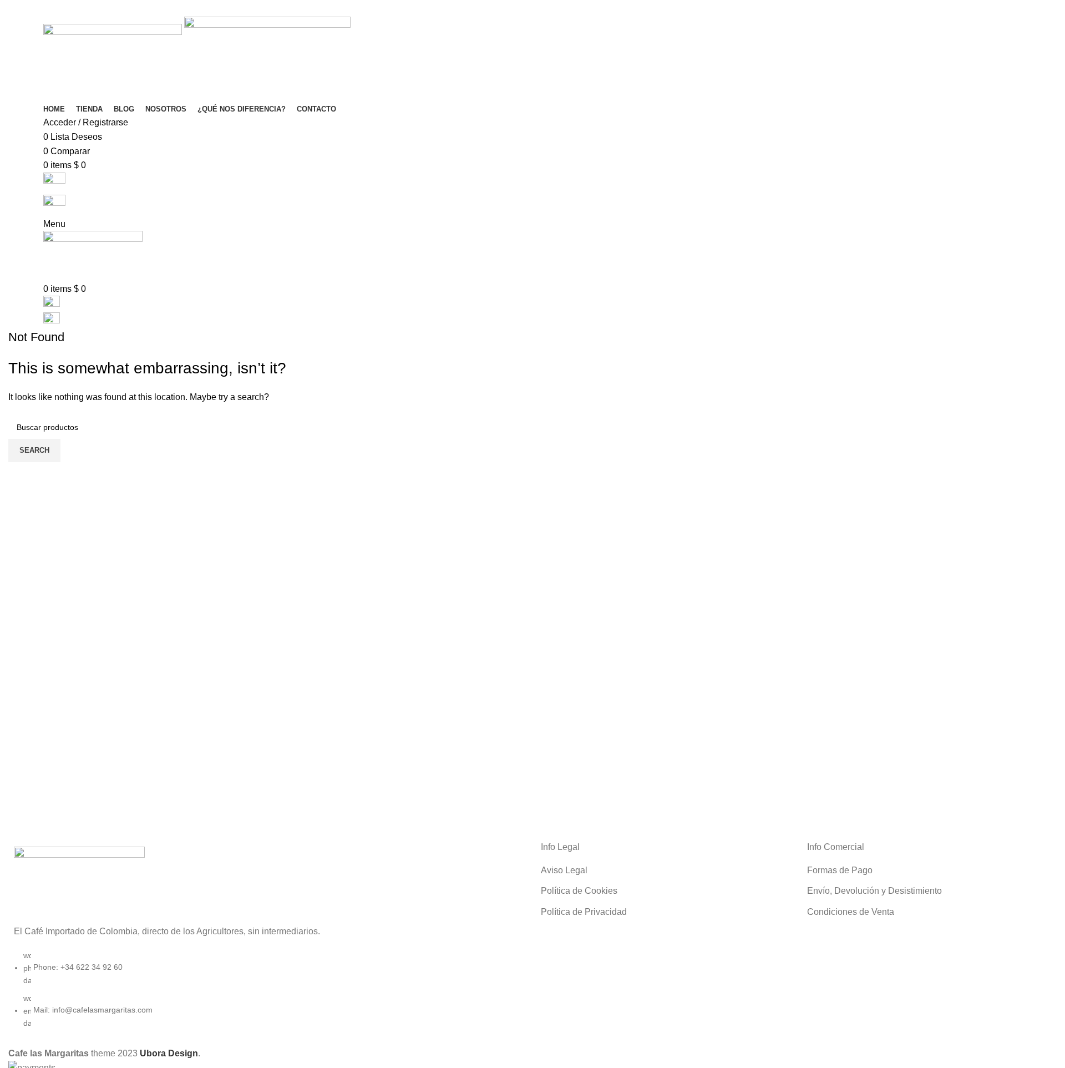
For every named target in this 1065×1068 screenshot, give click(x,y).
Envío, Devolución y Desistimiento (874, 890)
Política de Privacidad (584, 912)
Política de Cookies (579, 890)
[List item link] (266, 994)
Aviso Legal (564, 870)
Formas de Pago (840, 870)
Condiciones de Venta (850, 912)
